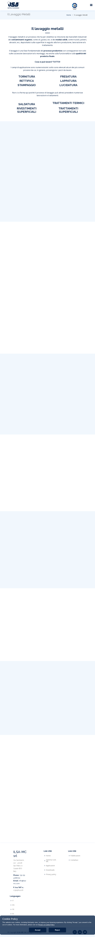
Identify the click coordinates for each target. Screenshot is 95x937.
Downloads (50, 870)
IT (13, 900)
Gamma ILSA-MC (51, 860)
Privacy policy (51, 874)
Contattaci (74, 860)
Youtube (73, 345)
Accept (37, 930)
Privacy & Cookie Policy (46, 925)
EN (13, 905)
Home (68, 15)
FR (13, 909)
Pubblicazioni (75, 855)
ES (13, 914)
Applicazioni (50, 865)
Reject (57, 930)
